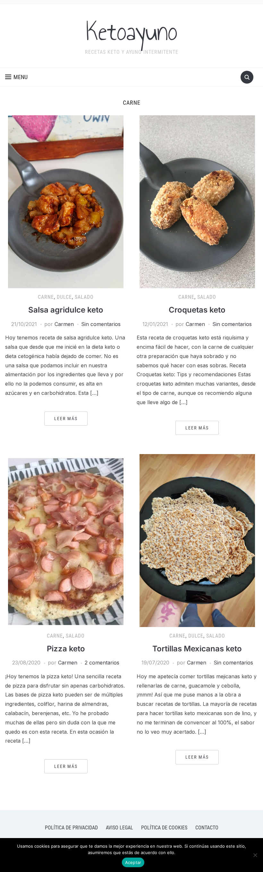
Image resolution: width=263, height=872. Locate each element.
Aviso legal (119, 828)
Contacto (206, 828)
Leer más (66, 418)
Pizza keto (66, 648)
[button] (16, 77)
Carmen (64, 324)
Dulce (64, 297)
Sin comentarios (101, 324)
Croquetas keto (197, 309)
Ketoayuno (131, 31)
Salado (84, 297)
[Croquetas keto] (197, 201)
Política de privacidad (71, 828)
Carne (46, 297)
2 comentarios (102, 662)
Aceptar (133, 862)
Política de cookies (164, 828)
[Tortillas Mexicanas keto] (197, 540)
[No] (255, 855)
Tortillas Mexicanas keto (197, 648)
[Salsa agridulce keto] (65, 201)
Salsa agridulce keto (65, 309)
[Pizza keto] (65, 540)
